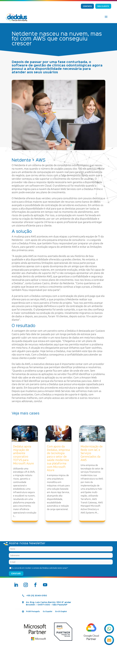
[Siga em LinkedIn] (16, 585)
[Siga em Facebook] (35, 585)
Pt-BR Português (33, 611)
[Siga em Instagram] (25, 585)
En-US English (61, 611)
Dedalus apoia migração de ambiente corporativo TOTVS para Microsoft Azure (23, 455)
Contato (87, 6)
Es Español (47, 611)
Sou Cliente (103, 6)
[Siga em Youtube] (45, 585)
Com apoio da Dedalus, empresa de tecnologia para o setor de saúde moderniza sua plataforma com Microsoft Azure (58, 458)
